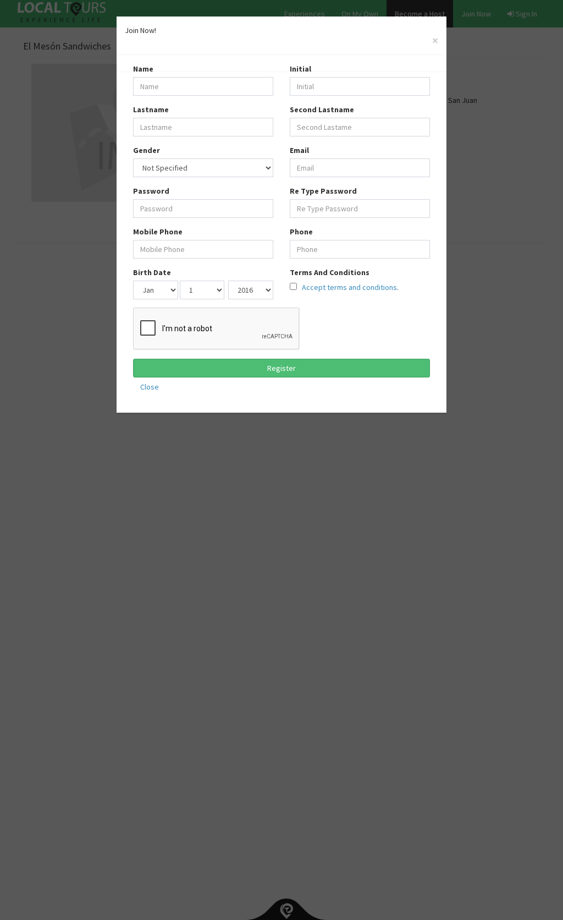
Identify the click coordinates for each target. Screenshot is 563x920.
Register (281, 368)
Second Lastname (322, 109)
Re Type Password (323, 191)
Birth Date (152, 272)
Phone (301, 232)
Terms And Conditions (329, 272)
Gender (146, 150)
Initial (300, 69)
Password (151, 191)
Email (299, 150)
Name (143, 69)
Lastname (151, 109)
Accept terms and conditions (348, 287)
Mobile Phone (158, 232)
